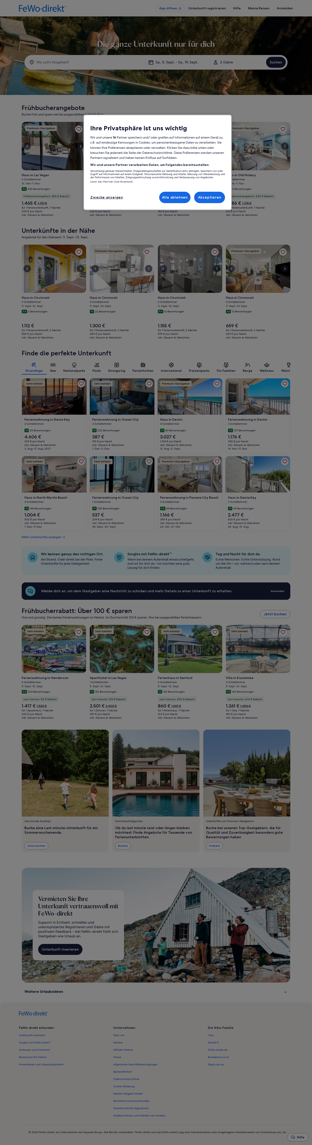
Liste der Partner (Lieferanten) (111, 181)
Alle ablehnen (175, 197)
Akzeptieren (209, 197)
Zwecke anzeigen (106, 197)
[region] (157, 162)
